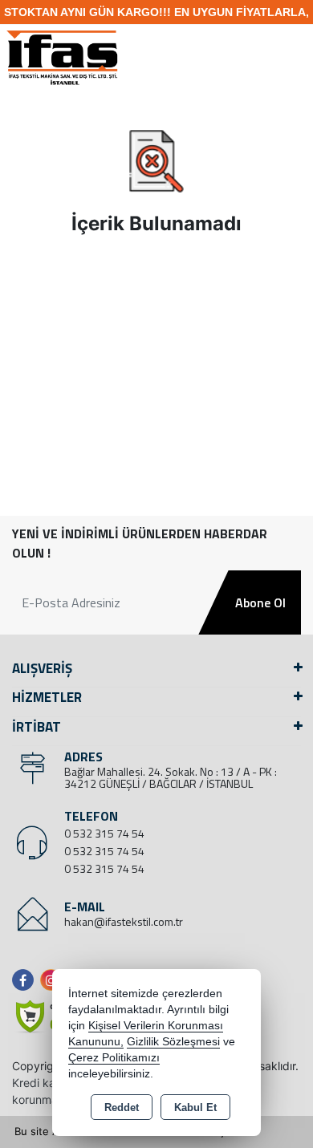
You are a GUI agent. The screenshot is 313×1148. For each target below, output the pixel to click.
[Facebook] (26, 980)
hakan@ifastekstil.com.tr (123, 921)
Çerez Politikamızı (114, 1058)
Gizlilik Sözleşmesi (173, 1042)
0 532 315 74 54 (104, 833)
